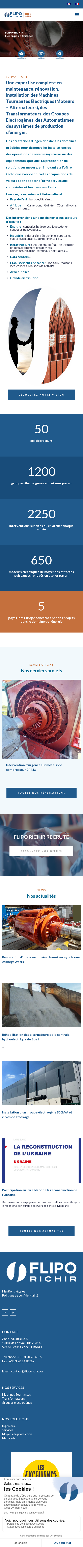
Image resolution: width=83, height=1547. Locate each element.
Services (7, 1430)
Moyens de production (17, 1434)
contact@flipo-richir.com (27, 1371)
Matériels (8, 1438)
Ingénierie (9, 1426)
